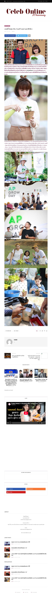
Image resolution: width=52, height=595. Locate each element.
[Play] (8, 423)
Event (12, 549)
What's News (7, 25)
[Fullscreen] (44, 423)
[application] (26, 413)
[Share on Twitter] (42, 331)
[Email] (47, 331)
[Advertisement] (26, 448)
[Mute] (42, 423)
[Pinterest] (44, 331)
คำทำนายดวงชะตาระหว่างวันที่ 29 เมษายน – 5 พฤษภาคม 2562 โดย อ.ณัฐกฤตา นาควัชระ (34, 357)
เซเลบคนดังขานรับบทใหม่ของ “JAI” (19, 547)
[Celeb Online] (26, 12)
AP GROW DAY (8, 330)
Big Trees (16, 330)
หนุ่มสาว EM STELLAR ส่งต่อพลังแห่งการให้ (20, 542)
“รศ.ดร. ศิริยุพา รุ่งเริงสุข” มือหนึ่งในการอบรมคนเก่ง (41, 380)
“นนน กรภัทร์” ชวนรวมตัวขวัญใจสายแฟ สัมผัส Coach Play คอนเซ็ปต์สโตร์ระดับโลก (24, 1)
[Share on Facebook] (40, 331)
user (15, 340)
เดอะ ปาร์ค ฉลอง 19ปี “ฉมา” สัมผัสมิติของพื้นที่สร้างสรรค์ (26, 380)
